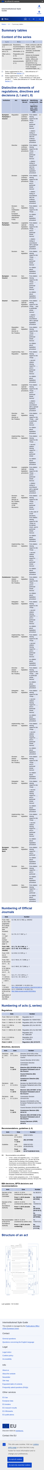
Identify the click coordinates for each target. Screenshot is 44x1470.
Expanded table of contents (12, 1384)
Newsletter (6, 1377)
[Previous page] (34, 19)
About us (5, 1370)
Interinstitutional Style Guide (11, 10)
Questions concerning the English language (18, 1342)
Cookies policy (7, 1355)
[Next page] (39, 19)
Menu (6, 19)
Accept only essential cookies (19, 1465)
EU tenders (6, 1404)
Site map (5, 1380)
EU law (5, 1397)
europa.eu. (19, 1431)
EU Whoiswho (7, 1411)
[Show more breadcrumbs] (9, 24)
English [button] (39, 13)
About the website (8, 1374)
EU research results (9, 1408)
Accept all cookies (15, 1459)
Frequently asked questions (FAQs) (15, 1387)
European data (7, 1401)
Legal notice (6, 1352)
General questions (9, 1339)
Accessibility (7, 1359)
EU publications (8, 1415)
